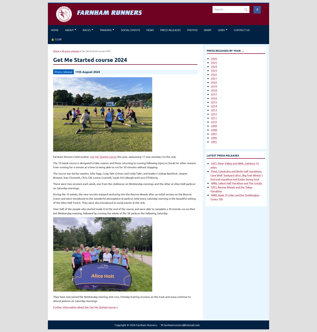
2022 (214, 74)
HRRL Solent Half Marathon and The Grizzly (236, 183)
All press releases (70, 51)
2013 (214, 110)
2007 (214, 133)
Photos (192, 30)
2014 (214, 106)
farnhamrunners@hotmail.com (182, 325)
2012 (214, 114)
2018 (214, 90)
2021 (214, 78)
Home (55, 30)
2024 (214, 66)
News (150, 30)
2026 (214, 58)
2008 (214, 129)
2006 (214, 137)
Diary (207, 30)
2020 (214, 82)
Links (221, 30)
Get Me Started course (103, 156)
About (69, 30)
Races (87, 30)
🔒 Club (56, 39)
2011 (214, 118)
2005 (214, 141)
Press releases (170, 30)
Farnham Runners (109, 13)
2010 (214, 121)
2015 (214, 102)
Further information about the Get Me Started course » (85, 307)
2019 (214, 86)
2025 (214, 62)
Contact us (242, 30)
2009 (214, 125)
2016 (214, 98)
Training (106, 30)
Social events (130, 30)
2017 (214, 94)
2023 (214, 70)
